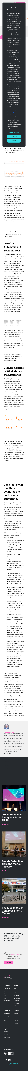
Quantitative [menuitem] (7, 988)
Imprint (16, 112)
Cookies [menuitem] (6, 1034)
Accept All (14, 136)
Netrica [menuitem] (16, 993)
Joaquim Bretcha (9, 732)
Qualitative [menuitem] (6, 991)
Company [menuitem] (16, 1010)
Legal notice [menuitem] (7, 1037)
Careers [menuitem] (16, 1020)
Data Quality (7, 768)
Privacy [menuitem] (6, 1031)
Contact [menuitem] (16, 1023)
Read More (5, 824)
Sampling (7, 765)
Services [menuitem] (6, 985)
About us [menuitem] (16, 1013)
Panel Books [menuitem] (7, 1013)
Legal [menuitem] (5, 1029)
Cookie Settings (14, 132)
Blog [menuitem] (5, 1020)
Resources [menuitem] (7, 1010)
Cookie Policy (10, 112)
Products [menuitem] (16, 985)
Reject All (14, 140)
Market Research (9, 761)
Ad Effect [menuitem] (16, 995)
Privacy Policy (15, 110)
